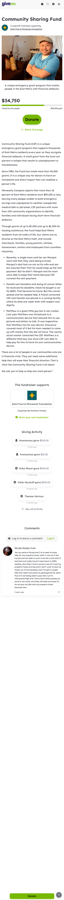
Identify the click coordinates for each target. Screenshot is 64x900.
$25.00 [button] (44, 454)
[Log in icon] (53, 4)
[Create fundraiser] (42, 4)
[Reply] (59, 592)
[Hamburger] (59, 4)
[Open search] (47, 4)
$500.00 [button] (44, 440)
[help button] (59, 895)
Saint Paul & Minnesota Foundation (26, 29)
